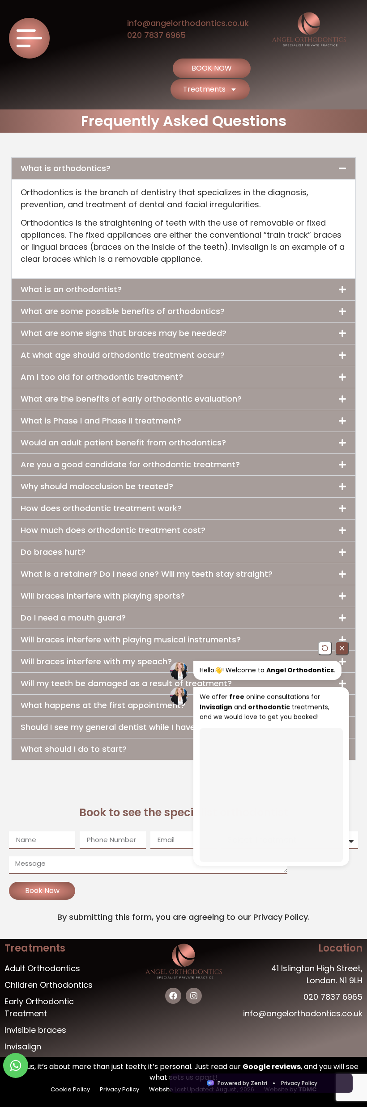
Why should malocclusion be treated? (97, 486)
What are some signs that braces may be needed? (123, 333)
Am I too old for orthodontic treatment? (102, 376)
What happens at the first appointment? (103, 705)
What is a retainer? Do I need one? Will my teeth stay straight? (147, 573)
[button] (183, 168)
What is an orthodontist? (71, 289)
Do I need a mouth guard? (73, 617)
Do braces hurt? (53, 552)
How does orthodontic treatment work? (101, 508)
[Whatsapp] (15, 1065)
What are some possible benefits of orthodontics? (123, 311)
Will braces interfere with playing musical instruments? (131, 639)
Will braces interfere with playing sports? (103, 595)
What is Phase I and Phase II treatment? (101, 420)
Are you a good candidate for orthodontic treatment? (130, 464)
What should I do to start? (74, 749)
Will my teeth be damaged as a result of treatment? (126, 683)
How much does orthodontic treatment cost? (113, 530)
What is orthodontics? (66, 168)
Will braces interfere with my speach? (96, 661)
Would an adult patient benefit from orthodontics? (123, 442)
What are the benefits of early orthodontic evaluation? (131, 398)
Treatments (204, 89)
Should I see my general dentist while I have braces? (125, 727)
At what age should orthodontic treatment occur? (123, 355)
